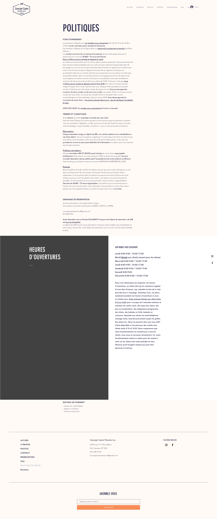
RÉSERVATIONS (27, 457)
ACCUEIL (24, 440)
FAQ (22, 461)
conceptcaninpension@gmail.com (76, 211)
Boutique (24, 470)
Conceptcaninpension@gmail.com (104, 455)
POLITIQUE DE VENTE (30, 465)
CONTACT (25, 453)
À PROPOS (25, 444)
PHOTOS (24, 449)
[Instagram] (212, 256)
